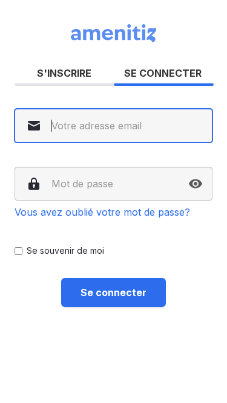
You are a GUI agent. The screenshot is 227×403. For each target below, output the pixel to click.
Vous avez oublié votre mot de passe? (102, 212)
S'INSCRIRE (64, 73)
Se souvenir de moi (65, 250)
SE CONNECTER (163, 73)
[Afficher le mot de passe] (195, 183)
